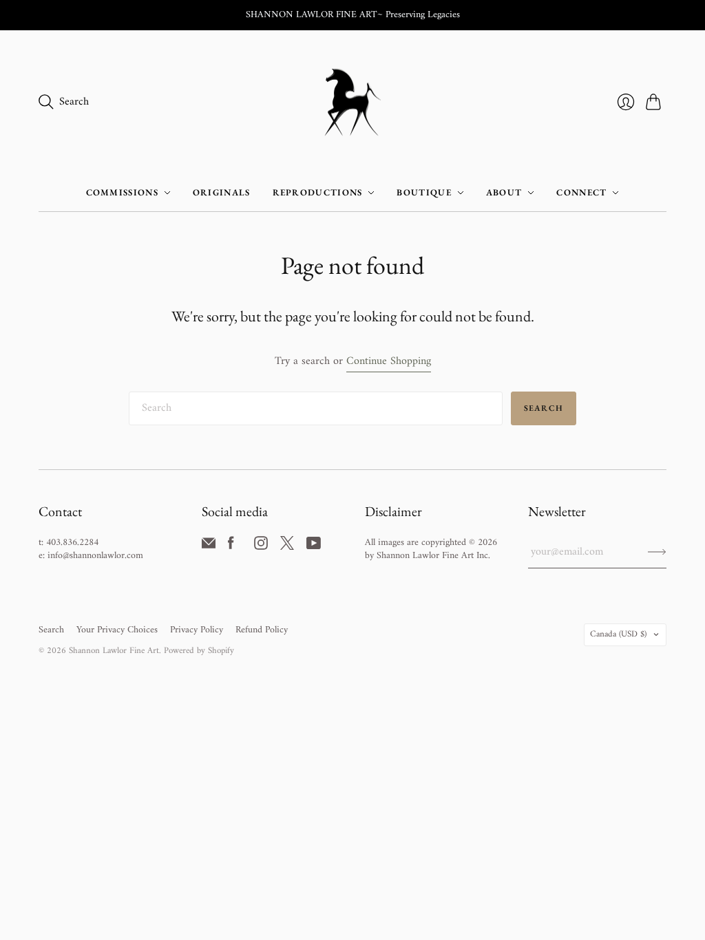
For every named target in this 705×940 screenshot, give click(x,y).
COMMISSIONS (122, 192)
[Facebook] (231, 547)
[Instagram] (261, 547)
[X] (287, 547)
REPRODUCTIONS (318, 192)
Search (543, 408)
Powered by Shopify (199, 651)
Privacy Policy (196, 630)
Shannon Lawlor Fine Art (114, 651)
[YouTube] (313, 547)
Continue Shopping (388, 362)
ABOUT (504, 192)
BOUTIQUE (424, 192)
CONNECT (581, 192)
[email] (208, 547)
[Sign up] (657, 552)
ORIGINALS (222, 192)
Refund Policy (261, 630)
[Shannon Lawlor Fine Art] (353, 102)
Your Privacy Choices (117, 630)
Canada (618, 634)
